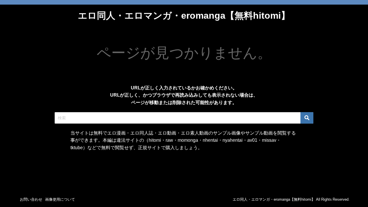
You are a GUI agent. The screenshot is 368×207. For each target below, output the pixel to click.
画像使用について (60, 199)
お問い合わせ (31, 199)
